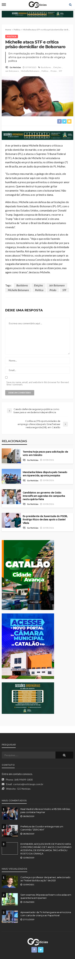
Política (11, 36)
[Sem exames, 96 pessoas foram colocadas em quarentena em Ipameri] (10, 899)
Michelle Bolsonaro (30, 71)
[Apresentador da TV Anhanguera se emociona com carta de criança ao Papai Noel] (10, 917)
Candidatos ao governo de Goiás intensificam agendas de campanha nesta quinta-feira (44, 496)
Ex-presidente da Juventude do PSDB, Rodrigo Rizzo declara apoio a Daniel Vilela (45, 519)
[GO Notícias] (37, 941)
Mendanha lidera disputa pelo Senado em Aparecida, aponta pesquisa (45, 474)
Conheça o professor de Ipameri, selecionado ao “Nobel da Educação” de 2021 (45, 879)
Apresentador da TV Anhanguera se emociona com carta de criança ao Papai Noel (45, 914)
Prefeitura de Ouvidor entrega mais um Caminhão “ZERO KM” (41, 828)
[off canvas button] (4, 4)
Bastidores (46, 67)
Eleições (57, 67)
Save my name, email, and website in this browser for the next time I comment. (37, 383)
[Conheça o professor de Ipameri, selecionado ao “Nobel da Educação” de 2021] (10, 882)
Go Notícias (15, 67)
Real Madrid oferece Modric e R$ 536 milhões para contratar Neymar (45, 811)
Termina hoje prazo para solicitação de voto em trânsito (45, 453)
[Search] (70, 4)
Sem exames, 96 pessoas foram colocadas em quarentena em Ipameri (45, 896)
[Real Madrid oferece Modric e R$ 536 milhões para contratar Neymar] (10, 813)
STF (60, 71)
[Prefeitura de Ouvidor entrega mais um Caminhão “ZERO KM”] (10, 831)
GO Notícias (24, 788)
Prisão (54, 71)
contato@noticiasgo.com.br (28, 784)
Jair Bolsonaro (12, 71)
